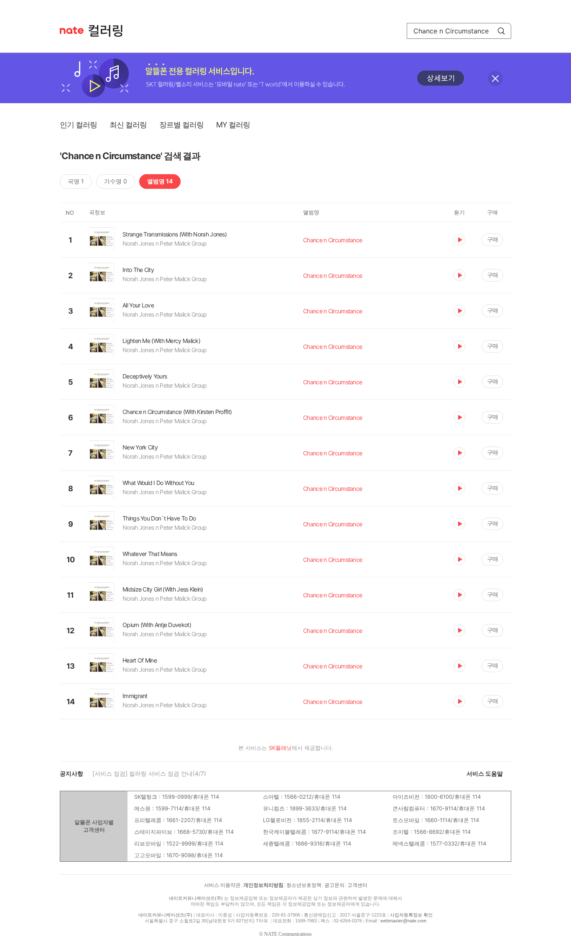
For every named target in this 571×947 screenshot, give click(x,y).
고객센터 (357, 885)
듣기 (459, 240)
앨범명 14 (160, 181)
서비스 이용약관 (222, 885)
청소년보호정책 (303, 885)
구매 (492, 239)
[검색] (501, 31)
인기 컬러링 (78, 124)
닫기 (495, 78)
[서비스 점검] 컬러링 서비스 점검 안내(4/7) (149, 773)
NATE (72, 30)
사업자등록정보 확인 (411, 914)
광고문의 (334, 885)
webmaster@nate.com (403, 920)
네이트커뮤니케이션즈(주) (196, 898)
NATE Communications (288, 934)
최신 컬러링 (128, 124)
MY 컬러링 (233, 124)
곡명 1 (76, 181)
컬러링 (109, 31)
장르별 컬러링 (181, 124)
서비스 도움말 (484, 773)
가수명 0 (115, 181)
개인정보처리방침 (263, 885)
